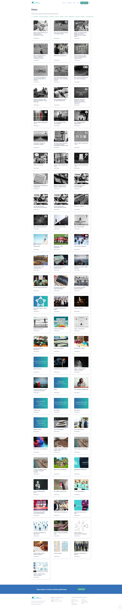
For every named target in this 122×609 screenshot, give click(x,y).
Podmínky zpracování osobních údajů (38, 601)
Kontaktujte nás (84, 2)
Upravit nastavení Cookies (36, 604)
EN (89, 2)
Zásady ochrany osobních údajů (37, 602)
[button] (64, 2)
